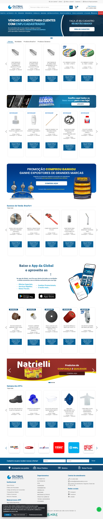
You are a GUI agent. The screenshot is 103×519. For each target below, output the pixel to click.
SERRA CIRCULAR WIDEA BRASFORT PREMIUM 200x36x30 (51, 230)
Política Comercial (11, 494)
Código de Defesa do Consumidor (16, 490)
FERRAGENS (40, 485)
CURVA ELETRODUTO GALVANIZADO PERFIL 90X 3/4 (16, 131)
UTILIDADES (40, 501)
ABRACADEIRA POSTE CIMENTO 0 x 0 (51, 326)
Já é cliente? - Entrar (56, 1)
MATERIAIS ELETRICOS (43, 494)
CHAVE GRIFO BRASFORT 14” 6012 (87, 229)
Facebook (73, 494)
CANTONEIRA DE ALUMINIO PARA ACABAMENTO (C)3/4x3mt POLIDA (69, 65)
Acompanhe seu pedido (20, 468)
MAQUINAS (40, 492)
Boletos (64, 468)
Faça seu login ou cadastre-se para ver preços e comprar (16, 78)
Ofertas (10, 41)
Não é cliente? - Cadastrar (73, 1)
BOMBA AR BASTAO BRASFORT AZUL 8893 (16, 229)
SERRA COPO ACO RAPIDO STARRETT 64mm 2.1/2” (16, 64)
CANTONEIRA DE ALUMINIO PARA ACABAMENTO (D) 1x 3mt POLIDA (87, 65)
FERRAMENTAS (41, 488)
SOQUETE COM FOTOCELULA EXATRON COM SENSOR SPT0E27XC (33, 132)
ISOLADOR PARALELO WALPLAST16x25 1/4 (16, 326)
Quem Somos (10, 485)
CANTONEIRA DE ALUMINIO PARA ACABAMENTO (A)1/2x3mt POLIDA (33, 65)
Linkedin (72, 496)
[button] (48, 382)
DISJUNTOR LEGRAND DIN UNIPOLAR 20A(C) (34, 326)
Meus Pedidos (42, 468)
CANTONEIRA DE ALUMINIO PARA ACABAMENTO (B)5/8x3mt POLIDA (51, 65)
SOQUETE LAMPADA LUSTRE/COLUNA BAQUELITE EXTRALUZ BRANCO (87, 328)
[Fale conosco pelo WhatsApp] (99, 509)
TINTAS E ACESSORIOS (43, 499)
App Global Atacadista (13, 502)
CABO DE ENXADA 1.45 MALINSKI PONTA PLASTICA (87, 131)
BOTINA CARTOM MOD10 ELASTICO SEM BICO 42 (69, 409)
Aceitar (7, 514)
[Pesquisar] (71, 7)
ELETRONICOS (41, 481)
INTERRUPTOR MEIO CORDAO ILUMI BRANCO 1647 (69, 131)
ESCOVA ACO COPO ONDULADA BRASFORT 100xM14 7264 (34, 230)
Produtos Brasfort (30, 41)
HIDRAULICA (40, 490)
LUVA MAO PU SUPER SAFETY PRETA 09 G (51, 409)
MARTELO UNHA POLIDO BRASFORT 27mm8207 (69, 229)
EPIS (38, 483)
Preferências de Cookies (35, 514)
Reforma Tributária (12, 496)
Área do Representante (90, 1)
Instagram (73, 492)
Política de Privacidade (13, 487)
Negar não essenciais (19, 514)
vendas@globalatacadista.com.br (79, 481)
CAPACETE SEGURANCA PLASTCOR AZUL (87, 409)
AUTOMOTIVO (41, 479)
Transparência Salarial (12, 492)
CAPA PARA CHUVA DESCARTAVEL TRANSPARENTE (33, 410)
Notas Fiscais (87, 468)
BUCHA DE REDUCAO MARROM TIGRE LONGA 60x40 (69, 327)
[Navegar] (6, 63)
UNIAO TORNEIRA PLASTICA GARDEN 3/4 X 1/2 (51, 131)
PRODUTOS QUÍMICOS (43, 497)
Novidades (18, 41)
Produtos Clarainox (44, 41)
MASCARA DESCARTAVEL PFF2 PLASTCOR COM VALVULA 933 (15, 411)
